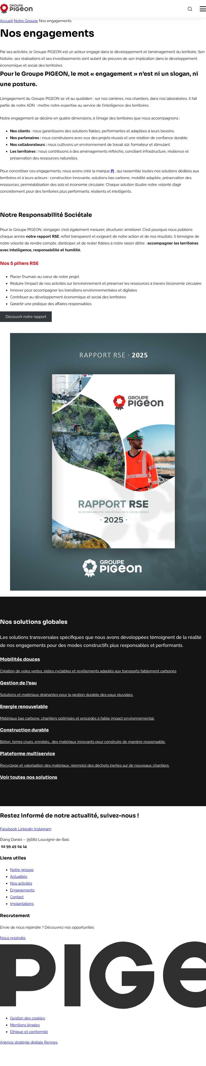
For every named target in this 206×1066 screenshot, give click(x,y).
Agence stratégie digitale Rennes (29, 1042)
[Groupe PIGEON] (16, 9)
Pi (112, 171)
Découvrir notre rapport (26, 316)
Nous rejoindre (13, 938)
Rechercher (190, 9)
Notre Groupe (26, 21)
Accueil (6, 21)
